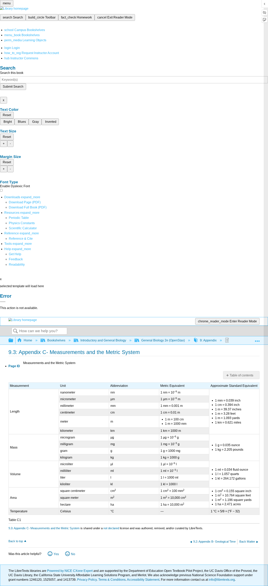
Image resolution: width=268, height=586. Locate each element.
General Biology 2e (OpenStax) (163, 340)
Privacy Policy (87, 579)
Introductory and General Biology (103, 340)
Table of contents (241, 375)
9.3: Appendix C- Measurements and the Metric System (44, 528)
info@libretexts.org (221, 579)
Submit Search (13, 86)
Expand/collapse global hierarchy (13, 340)
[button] (16, 259)
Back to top (15, 541)
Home (28, 340)
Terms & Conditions (112, 579)
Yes (56, 554)
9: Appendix (208, 340)
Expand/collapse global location (257, 339)
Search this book (11, 72)
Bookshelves (56, 340)
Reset (7, 115)
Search (15, 331)
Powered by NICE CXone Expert (70, 570)
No (73, 554)
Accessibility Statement (143, 579)
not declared (111, 528)
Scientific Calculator (23, 228)
